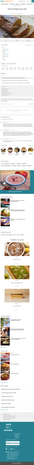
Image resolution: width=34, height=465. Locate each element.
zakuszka (17, 4)
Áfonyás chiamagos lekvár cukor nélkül (8, 392)
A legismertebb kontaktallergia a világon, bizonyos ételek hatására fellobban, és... (17, 329)
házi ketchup (13, 163)
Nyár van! (11, 208)
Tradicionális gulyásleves (14, 373)
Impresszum (17, 436)
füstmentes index (13, 63)
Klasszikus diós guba (17, 259)
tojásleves (23, 165)
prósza (14, 234)
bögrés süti (19, 5)
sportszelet (12, 4)
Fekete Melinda (17, 286)
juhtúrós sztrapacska (4, 4)
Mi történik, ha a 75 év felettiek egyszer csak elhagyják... (17, 219)
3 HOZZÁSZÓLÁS (21, 13)
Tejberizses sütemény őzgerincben (7, 400)
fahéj (7, 56)
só (5, 59)
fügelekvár (24, 163)
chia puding (14, 165)
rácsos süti (22, 234)
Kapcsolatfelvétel (17, 435)
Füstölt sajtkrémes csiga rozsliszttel (8, 407)
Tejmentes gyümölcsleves (14, 354)
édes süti (14, 5)
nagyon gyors (3, 63)
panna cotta (19, 163)
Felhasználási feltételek (17, 433)
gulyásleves (12, 371)
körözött (18, 165)
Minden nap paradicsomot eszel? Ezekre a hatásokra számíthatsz (17, 201)
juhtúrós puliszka (30, 4)
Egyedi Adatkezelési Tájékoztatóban (12, 458)
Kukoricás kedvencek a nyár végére (9, 417)
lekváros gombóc (9, 234)
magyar (8, 63)
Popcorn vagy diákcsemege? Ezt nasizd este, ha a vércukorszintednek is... (17, 339)
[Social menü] (26, 1)
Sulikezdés (11, 198)
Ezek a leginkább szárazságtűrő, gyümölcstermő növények (15, 320)
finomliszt (7, 49)
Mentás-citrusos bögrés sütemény (17, 282)
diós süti (18, 234)
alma (7, 50)
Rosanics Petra (17, 309)
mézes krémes (3, 234)
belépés (8, 119)
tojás (5, 52)
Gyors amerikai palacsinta (14, 364)
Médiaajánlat (17, 437)
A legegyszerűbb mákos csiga (7, 396)
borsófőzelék (29, 165)
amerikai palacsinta (13, 362)
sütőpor (7, 55)
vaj (4, 58)
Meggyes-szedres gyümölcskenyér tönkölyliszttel (10, 389)
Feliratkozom (17, 444)
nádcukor (6, 53)
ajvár (2, 163)
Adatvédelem (17, 434)
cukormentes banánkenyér (5, 165)
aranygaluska (23, 4)
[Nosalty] (2, 1)
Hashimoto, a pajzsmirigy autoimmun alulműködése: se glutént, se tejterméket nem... (17, 210)
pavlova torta (7, 163)
